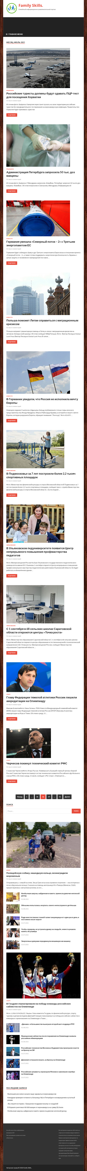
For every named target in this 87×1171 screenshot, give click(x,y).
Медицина (10, 90)
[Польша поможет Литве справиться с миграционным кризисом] (43, 295)
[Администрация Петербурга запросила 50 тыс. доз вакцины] (43, 146)
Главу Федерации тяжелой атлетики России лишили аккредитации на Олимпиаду (41, 699)
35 (37, 797)
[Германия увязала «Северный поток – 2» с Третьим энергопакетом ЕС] (43, 219)
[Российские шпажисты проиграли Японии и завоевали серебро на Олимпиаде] (13, 1079)
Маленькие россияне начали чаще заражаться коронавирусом (31, 1094)
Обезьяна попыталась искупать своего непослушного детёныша (48, 905)
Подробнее (12, 115)
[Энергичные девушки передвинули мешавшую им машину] (13, 949)
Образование (10, 470)
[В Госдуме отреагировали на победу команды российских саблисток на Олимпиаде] (43, 999)
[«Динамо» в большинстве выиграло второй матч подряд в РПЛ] (13, 1032)
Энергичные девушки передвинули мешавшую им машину (45, 941)
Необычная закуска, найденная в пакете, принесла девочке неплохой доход (36, 1111)
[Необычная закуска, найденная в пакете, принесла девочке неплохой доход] (13, 901)
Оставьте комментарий (13, 100)
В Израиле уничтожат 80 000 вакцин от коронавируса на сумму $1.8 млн (35, 1107)
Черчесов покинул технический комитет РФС (36, 763)
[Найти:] (43, 811)
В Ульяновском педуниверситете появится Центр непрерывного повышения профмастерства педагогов (39, 551)
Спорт (8, 694)
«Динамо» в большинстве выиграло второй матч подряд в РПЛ (47, 1024)
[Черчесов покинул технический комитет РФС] (43, 744)
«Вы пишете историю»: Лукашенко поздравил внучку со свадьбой (32, 1104)
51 (60, 797)
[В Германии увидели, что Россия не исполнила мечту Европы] (43, 373)
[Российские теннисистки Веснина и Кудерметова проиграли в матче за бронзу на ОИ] (13, 1055)
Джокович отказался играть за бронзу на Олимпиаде (43, 1060)
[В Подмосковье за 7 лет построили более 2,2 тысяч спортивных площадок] (43, 450)
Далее (67, 797)
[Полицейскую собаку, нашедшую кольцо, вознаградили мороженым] (43, 868)
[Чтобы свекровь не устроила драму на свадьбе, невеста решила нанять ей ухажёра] (13, 937)
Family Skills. (31, 5)
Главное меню (15, 34)
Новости (9, 238)
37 (49, 797)
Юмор (8, 870)
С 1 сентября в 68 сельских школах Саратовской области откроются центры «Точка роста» (38, 630)
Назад (19, 797)
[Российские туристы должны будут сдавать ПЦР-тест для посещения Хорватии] (43, 69)
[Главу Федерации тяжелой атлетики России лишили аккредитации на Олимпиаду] (43, 678)
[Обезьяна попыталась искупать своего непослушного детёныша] (13, 913)
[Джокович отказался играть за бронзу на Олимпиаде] (13, 1067)
